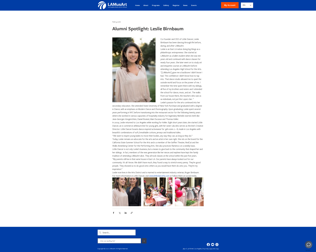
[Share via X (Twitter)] (119, 213)
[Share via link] (131, 213)
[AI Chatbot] (308, 244)
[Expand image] (126, 191)
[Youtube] (212, 244)
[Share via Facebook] (113, 213)
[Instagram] (216, 244)
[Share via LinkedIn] (125, 213)
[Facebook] (208, 244)
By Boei (308, 250)
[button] (230, 5)
